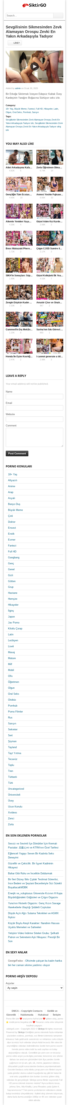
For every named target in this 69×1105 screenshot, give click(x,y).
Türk (10, 782)
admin (18, 88)
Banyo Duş (14, 504)
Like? (17, 43)
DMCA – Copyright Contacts (27, 1011)
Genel (11, 569)
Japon (11, 616)
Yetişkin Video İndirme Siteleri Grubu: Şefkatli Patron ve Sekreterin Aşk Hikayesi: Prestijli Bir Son (34, 937)
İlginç (11, 610)
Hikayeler (48, 109)
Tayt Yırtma (14, 753)
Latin (56, 109)
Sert (10, 735)
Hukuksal (43, 1014)
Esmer (11, 539)
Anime (11, 486)
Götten (12, 581)
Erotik (11, 533)
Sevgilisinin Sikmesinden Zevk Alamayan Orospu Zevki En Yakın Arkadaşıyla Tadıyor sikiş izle (34, 126)
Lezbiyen (13, 640)
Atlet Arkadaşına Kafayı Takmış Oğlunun (28, 167)
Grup (10, 587)
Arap (10, 492)
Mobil (11, 670)
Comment (11, 425)
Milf (10, 664)
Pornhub (27, 112)
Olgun (8, 112)
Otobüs (12, 699)
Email (9, 403)
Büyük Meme (20, 109)
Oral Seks (17, 112)
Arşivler (10, 983)
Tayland (12, 747)
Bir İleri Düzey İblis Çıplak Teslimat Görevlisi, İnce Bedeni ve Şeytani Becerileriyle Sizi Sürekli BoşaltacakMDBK (35, 883)
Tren (10, 771)
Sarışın (35, 112)
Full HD (39, 109)
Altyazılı (12, 480)
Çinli (10, 515)
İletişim (57, 1014)
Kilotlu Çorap (15, 628)
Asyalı (11, 498)
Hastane (12, 592)
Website (10, 414)
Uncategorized (16, 788)
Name (9, 391)
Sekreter (12, 729)
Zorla (11, 824)
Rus (10, 717)
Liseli (11, 646)
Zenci (11, 818)
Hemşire (12, 598)
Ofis (10, 676)
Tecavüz (12, 759)
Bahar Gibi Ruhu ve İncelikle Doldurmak (30, 873)
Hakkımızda (27, 1014)
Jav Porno (13, 622)
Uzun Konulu (15, 806)
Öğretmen (13, 682)
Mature (12, 658)
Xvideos (12, 812)
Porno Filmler (15, 711)
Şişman (12, 741)
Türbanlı (12, 776)
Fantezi (31, 109)
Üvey (11, 800)
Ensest (12, 527)
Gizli (10, 575)
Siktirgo (41, 1029)
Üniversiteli (14, 794)
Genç (11, 563)
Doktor (11, 521)
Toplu (11, 765)
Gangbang (13, 557)
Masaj (11, 652)
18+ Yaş (9, 109)
